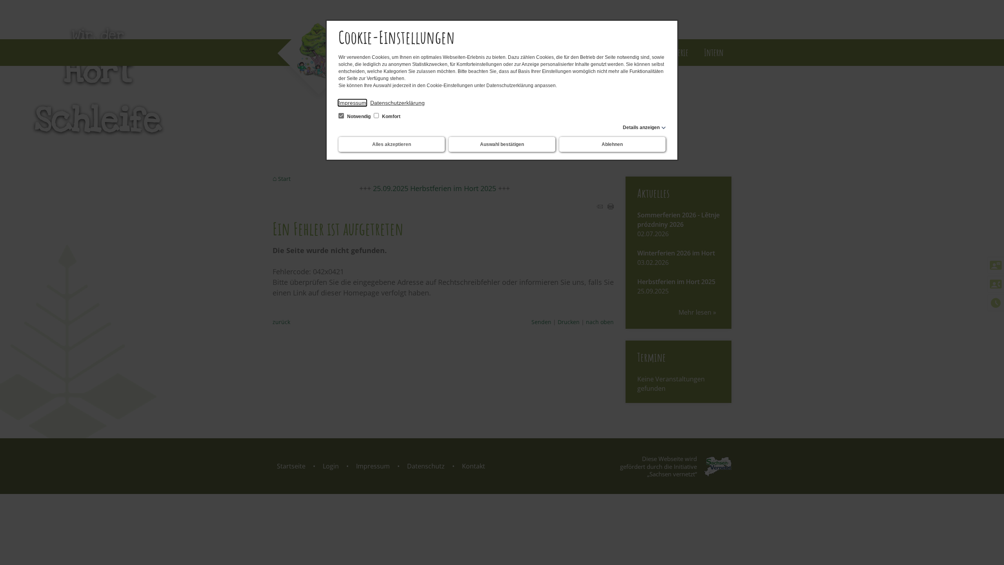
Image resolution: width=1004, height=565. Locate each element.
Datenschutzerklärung (397, 103)
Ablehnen (612, 144)
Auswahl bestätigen (502, 144)
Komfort (390, 116)
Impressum (352, 103)
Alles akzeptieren (391, 144)
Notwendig (359, 116)
